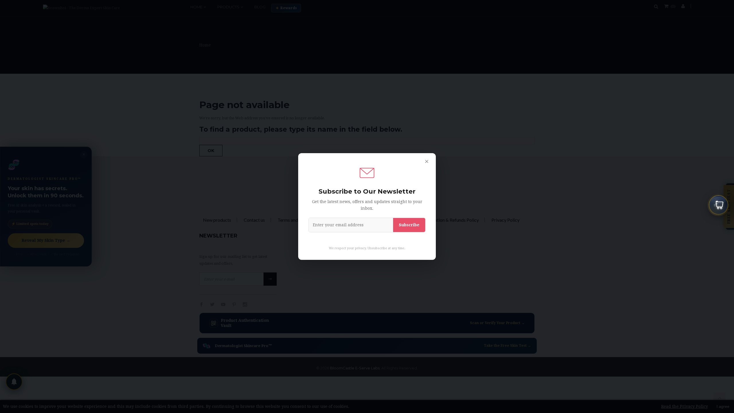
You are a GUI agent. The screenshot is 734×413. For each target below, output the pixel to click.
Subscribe (409, 225)
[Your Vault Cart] (718, 205)
